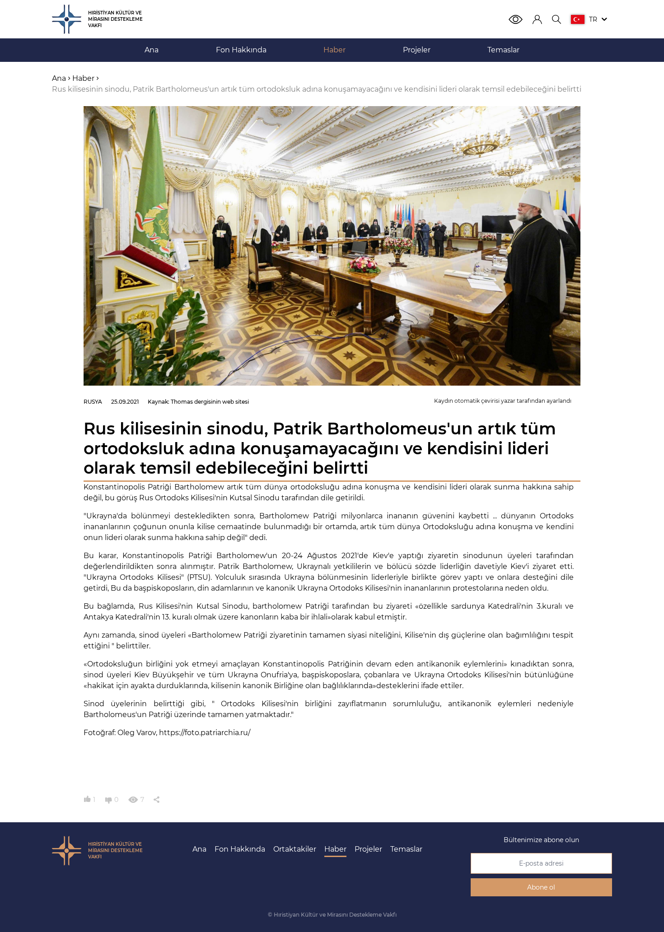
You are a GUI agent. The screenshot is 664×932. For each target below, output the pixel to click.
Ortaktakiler (294, 849)
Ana (199, 849)
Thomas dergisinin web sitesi (210, 401)
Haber (335, 849)
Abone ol (541, 887)
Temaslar (406, 849)
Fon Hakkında (240, 849)
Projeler (368, 849)
